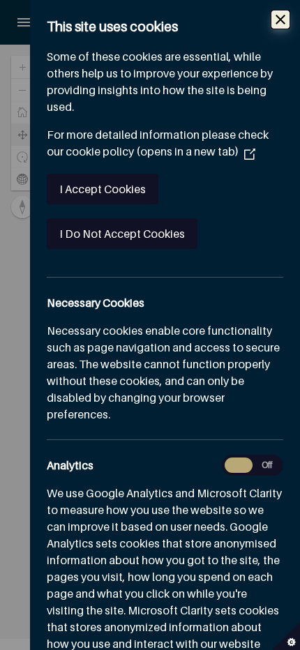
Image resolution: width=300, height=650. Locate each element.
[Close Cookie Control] (280, 19)
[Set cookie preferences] (286, 636)
